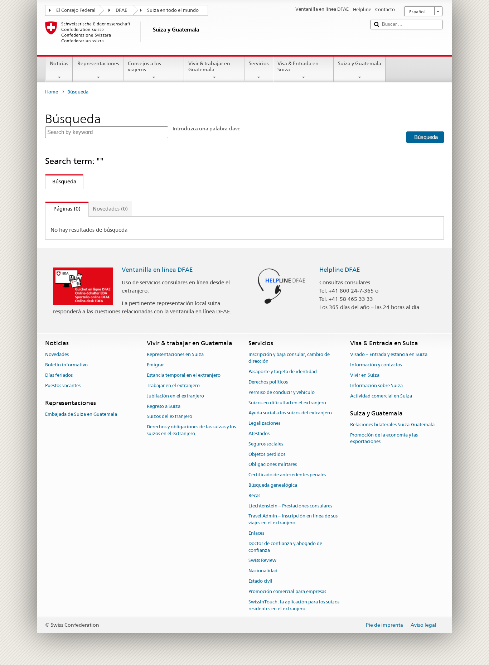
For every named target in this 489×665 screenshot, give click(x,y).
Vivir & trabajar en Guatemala (209, 66)
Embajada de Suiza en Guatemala (81, 414)
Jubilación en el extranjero (175, 396)
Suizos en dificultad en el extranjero (287, 402)
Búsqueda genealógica (272, 485)
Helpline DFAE (339, 269)
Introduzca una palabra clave (207, 128)
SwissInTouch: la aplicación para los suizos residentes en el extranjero (293, 605)
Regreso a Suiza (163, 406)
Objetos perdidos (266, 454)
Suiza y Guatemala (359, 63)
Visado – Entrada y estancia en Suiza (388, 354)
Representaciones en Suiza (175, 354)
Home (51, 92)
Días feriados (59, 375)
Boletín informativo (66, 365)
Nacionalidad (262, 571)
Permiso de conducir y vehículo (281, 392)
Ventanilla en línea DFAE (157, 269)
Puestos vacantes (63, 385)
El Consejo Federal (76, 10)
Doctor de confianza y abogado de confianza (285, 547)
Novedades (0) (110, 208)
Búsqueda (60, 181)
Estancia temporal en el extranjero (184, 375)
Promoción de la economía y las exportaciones (384, 438)
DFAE (121, 10)
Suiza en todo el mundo (173, 10)
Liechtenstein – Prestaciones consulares (290, 506)
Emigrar (155, 365)
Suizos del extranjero (169, 416)
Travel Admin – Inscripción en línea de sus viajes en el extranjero (293, 520)
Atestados (259, 433)
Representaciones (98, 63)
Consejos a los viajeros (144, 66)
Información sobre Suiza (376, 385)
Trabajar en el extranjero (173, 385)
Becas (254, 495)
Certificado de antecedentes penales (287, 474)
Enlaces (256, 533)
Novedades (57, 354)
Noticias (59, 63)
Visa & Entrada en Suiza (298, 66)
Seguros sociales (265, 444)
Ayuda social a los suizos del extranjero (290, 413)
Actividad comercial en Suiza (381, 396)
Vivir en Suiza (364, 375)
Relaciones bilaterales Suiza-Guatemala (392, 424)
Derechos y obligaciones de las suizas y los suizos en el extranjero (191, 430)
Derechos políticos (268, 382)
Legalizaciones (264, 423)
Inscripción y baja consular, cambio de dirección (289, 358)
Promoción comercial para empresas (287, 591)
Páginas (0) (63, 208)
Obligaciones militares (272, 464)
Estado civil (260, 581)
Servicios (259, 63)
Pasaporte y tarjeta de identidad (282, 371)
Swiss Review (262, 560)
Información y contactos (376, 365)
